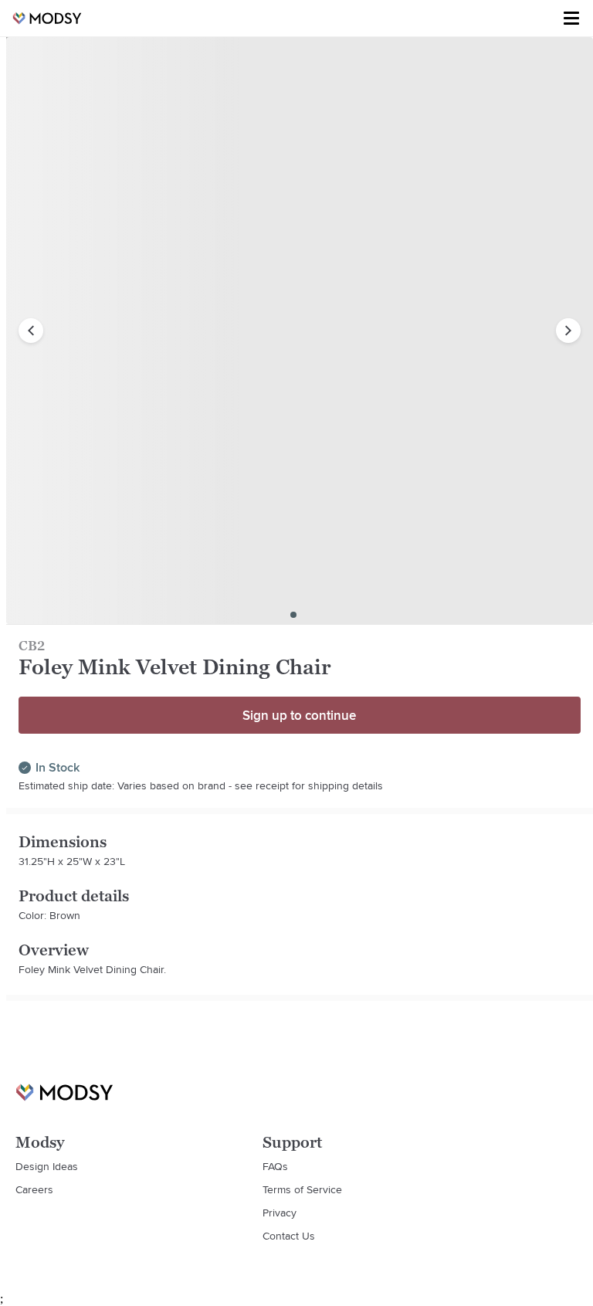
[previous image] (31, 330)
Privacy (279, 1212)
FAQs (275, 1166)
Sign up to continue (299, 715)
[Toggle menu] (571, 18)
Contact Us (289, 1236)
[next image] (568, 330)
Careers (34, 1189)
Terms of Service (302, 1189)
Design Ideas (46, 1166)
